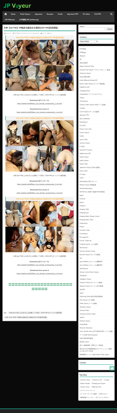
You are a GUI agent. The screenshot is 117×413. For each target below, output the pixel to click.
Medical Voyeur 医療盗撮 (88, 185)
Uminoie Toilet (84, 310)
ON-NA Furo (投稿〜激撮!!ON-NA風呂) (92, 192)
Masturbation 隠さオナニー (88, 181)
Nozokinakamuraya (86, 188)
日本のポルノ (103, 394)
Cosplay (82, 108)
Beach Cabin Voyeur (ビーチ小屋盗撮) (92, 84)
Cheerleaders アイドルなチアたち (91, 94)
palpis (81, 195)
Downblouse (84, 122)
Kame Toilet (83, 171)
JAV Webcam (10, 19)
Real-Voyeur (84, 247)
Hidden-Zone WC (85, 153)
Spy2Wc (82, 289)
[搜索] (111, 14)
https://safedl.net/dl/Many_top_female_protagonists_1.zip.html (39, 103)
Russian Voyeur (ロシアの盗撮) (90, 254)
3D (80, 59)
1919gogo (83, 52)
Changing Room (85, 91)
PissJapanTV (84, 237)
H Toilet (82, 146)
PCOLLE (82, 199)
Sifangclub (83, 275)
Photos (82, 227)
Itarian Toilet (84, 164)
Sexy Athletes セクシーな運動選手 (91, 261)
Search (82, 26)
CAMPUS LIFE (85, 87)
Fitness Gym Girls (86, 129)
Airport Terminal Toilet (87, 66)
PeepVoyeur (84, 223)
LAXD (81, 178)
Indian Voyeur (84, 157)
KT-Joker (86, 14)
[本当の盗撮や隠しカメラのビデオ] (17, 3)
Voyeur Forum (85, 387)
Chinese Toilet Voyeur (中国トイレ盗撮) (93, 105)
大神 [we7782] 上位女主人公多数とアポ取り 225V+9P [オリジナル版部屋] (35, 313)
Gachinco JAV (97, 380)
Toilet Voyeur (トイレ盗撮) (88, 303)
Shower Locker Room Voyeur (89, 272)
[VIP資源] (83, 49)
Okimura (8, 33)
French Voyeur (84, 132)
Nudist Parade (85, 383)
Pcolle (60, 14)
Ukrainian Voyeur (85, 307)
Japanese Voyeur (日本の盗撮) (90, 167)
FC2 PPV (97, 14)
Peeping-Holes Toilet (86, 220)
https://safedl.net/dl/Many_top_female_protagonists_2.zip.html (39, 184)
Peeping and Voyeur (98, 383)
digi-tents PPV (72, 14)
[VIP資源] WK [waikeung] (29, 19)
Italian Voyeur (84, 160)
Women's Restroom (86, 328)
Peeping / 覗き (84, 209)
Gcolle (82, 136)
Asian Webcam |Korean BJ (88, 80)
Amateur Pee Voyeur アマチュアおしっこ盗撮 (95, 70)
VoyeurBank (84, 324)
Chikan (82, 98)
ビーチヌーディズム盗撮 (88, 394)
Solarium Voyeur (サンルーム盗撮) (91, 282)
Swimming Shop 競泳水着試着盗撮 (91, 296)
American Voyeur (85, 73)
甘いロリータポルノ (102, 397)
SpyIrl (81, 293)
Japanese (38, 14)
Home (13, 14)
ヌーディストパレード (87, 390)
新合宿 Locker (84, 342)
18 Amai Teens (85, 380)
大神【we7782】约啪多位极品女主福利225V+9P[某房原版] (26, 317)
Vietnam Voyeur (85, 321)
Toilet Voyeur (25, 14)
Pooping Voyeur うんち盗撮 (89, 244)
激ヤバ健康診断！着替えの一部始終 (91, 345)
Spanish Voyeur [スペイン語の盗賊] (91, 286)
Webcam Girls (96, 387)
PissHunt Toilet (85, 230)
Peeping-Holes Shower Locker (89, 216)
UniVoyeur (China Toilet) (87, 314)
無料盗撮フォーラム (87, 397)
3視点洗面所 (84, 63)
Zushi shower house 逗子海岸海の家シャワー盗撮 (96, 331)
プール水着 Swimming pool (88, 335)
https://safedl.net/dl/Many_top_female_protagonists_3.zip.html (39, 265)
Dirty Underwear (85, 118)
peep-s (82, 202)
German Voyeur (85, 143)
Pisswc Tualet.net (85, 240)
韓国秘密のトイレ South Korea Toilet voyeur (94, 354)
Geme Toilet (84, 139)
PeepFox (82, 206)
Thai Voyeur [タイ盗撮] (87, 300)
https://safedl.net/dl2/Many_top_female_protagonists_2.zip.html (39, 193)
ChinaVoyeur (84, 101)
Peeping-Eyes (84, 213)
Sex (81, 258)
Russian (50, 14)
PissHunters (84, 234)
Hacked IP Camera (86, 150)
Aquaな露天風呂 (85, 77)
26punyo (82, 56)
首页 (6, 14)
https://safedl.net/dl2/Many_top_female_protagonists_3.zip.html (39, 273)
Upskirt (82, 317)
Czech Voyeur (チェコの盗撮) (89, 112)
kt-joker (106, 380)
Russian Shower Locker (87, 251)
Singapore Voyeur (85, 279)
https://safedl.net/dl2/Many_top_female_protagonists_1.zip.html (39, 112)
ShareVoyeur (84, 268)
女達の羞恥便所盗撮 (86, 338)
